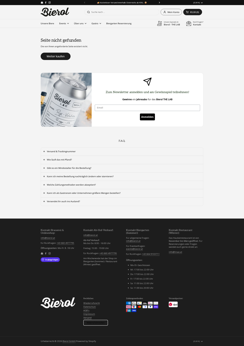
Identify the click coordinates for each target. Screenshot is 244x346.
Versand (87, 317)
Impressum (89, 314)
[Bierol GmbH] (55, 12)
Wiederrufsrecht (91, 303)
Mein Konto (173, 12)
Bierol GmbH (69, 341)
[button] (192, 12)
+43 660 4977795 (65, 242)
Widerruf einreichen (96, 322)
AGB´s (86, 310)
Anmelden (147, 116)
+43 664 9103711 (151, 254)
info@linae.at (175, 251)
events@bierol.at (134, 248)
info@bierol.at (48, 237)
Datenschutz (89, 306)
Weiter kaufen (56, 56)
